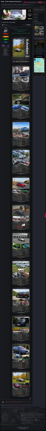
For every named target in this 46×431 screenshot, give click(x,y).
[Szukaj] (44, 4)
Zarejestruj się (40, 2)
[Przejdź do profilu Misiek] (3, 25)
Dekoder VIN (10, 4)
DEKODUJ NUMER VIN (39, 46)
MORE (28, 4)
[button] (37, 61)
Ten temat (41, 4)
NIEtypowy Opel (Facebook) (5, 414)
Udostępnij (24, 24)
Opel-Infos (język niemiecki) (5, 415)
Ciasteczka (27, 427)
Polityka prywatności (20, 427)
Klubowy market (24, 4)
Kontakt (24, 427)
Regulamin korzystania (39, 48)
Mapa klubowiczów (4, 4)
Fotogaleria (14, 4)
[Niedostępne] (21, 77)
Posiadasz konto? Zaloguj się (32, 2)
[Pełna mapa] (43, 73)
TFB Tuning (3, 420)
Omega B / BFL (41, 41)
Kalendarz (18, 4)
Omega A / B (36, 41)
